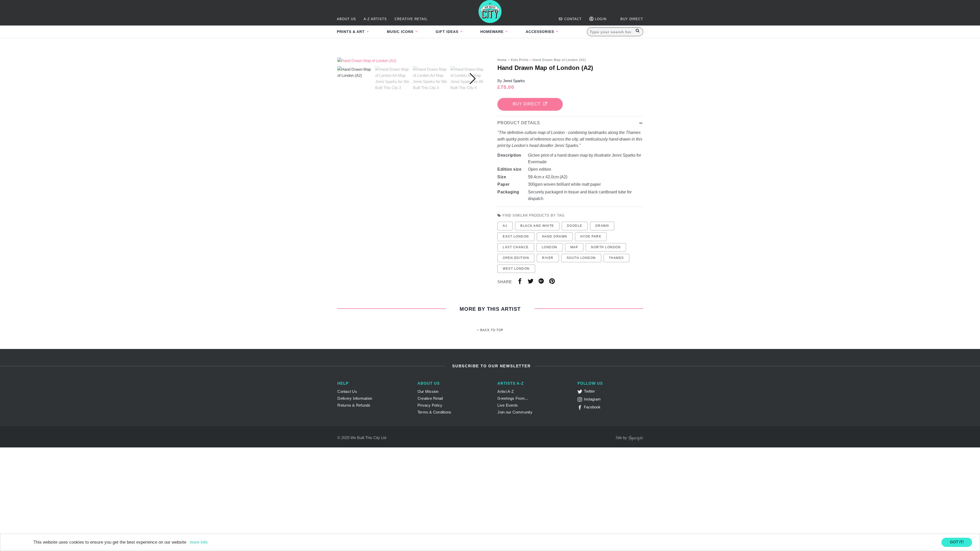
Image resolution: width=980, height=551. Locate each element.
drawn (602, 226)
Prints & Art (351, 32)
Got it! (957, 542)
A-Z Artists (375, 19)
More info (198, 542)
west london (516, 268)
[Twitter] (581, 392)
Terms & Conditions (434, 412)
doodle (574, 226)
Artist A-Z (505, 391)
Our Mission (428, 391)
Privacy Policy (430, 405)
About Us (346, 19)
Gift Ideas (448, 32)
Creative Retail (411, 19)
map (574, 247)
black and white (537, 226)
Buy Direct (528, 104)
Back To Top (491, 330)
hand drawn (554, 236)
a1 (505, 226)
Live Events (507, 405)
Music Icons (401, 32)
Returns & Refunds (353, 405)
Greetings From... (512, 398)
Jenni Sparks (514, 81)
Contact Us (347, 391)
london (549, 247)
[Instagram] (581, 400)
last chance (516, 247)
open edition (516, 258)
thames (616, 258)
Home (502, 60)
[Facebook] (581, 408)
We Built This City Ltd (368, 437)
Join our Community (514, 412)
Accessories (540, 32)
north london (606, 247)
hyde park (591, 236)
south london (581, 258)
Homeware (492, 32)
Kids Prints (520, 60)
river (548, 258)
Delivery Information (354, 398)
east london (516, 236)
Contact (572, 19)
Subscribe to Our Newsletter (491, 366)
